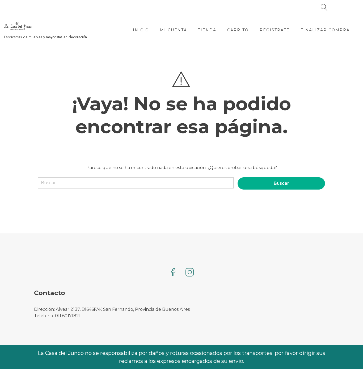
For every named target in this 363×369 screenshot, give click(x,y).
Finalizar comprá (325, 30)
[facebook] (173, 273)
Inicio (141, 30)
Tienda (207, 30)
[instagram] (189, 273)
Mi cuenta (173, 30)
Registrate (275, 30)
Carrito (238, 30)
